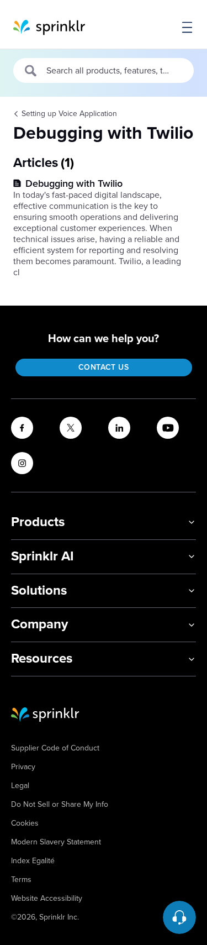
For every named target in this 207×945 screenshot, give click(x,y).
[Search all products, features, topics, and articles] (31, 71)
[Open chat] (179, 917)
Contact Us (103, 367)
